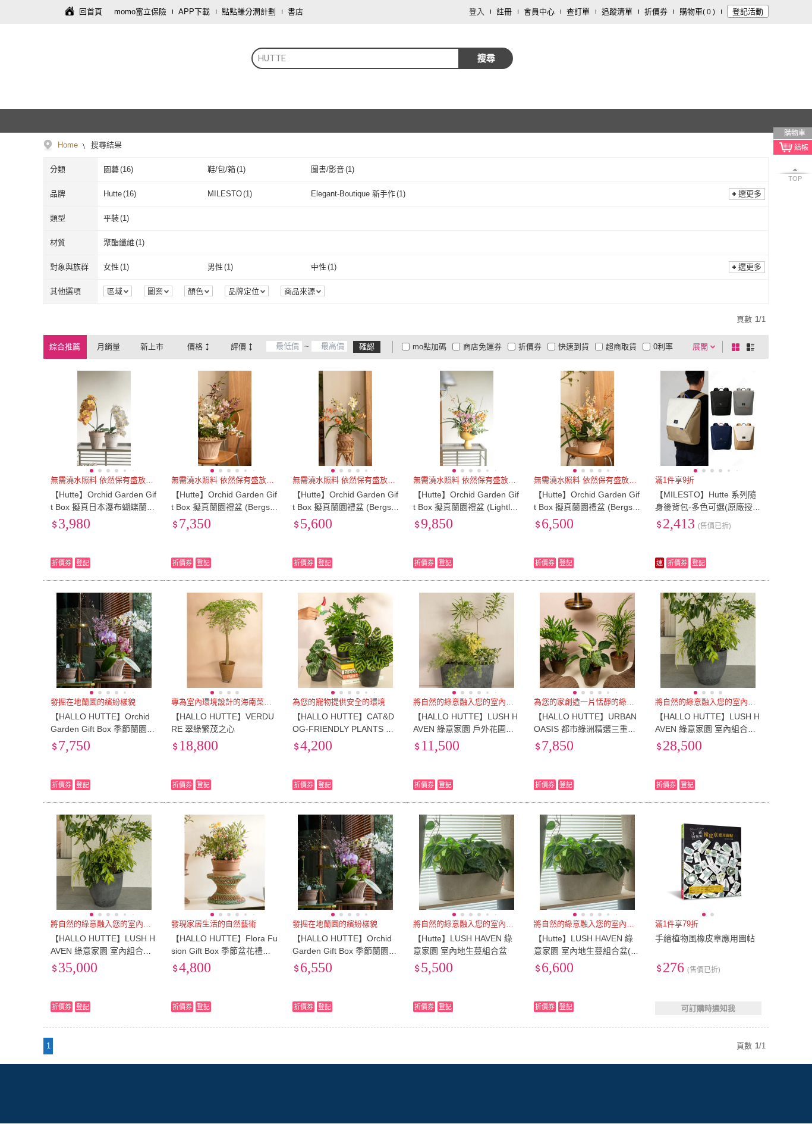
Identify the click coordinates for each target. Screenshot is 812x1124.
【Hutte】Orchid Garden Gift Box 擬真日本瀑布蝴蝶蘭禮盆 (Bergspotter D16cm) (103, 507)
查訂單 (578, 11)
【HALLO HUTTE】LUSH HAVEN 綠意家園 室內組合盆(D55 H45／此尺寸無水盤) (103, 951)
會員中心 (539, 11)
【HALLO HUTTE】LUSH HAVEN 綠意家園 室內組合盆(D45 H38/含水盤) (707, 729)
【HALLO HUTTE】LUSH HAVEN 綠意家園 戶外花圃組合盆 (465, 729)
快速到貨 (573, 346)
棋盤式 (738, 347)
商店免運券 (482, 346)
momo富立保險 (140, 11)
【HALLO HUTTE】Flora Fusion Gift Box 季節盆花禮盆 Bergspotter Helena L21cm (224, 951)
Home (68, 144)
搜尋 (486, 58)
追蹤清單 (617, 11)
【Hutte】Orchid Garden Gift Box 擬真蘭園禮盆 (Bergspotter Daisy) (224, 507)
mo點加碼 (429, 346)
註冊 (504, 11)
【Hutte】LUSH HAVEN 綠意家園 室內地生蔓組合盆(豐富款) (586, 951)
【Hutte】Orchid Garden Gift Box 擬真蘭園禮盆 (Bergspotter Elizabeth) (345, 507)
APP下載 (194, 11)
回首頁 (90, 11)
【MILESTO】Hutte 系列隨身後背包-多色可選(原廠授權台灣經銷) (708, 507)
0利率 (663, 346)
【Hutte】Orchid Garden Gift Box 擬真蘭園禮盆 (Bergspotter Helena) (587, 507)
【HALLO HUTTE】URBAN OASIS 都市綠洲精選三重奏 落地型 (585, 729)
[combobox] (355, 58)
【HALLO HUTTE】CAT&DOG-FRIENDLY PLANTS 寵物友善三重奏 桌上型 (343, 729)
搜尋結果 (105, 144)
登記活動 (747, 11)
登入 (476, 11)
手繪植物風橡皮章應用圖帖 (705, 938)
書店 (295, 11)
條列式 (753, 347)
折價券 (656, 11)
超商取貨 (621, 346)
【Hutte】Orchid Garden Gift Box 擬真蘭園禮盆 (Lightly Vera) (466, 507)
